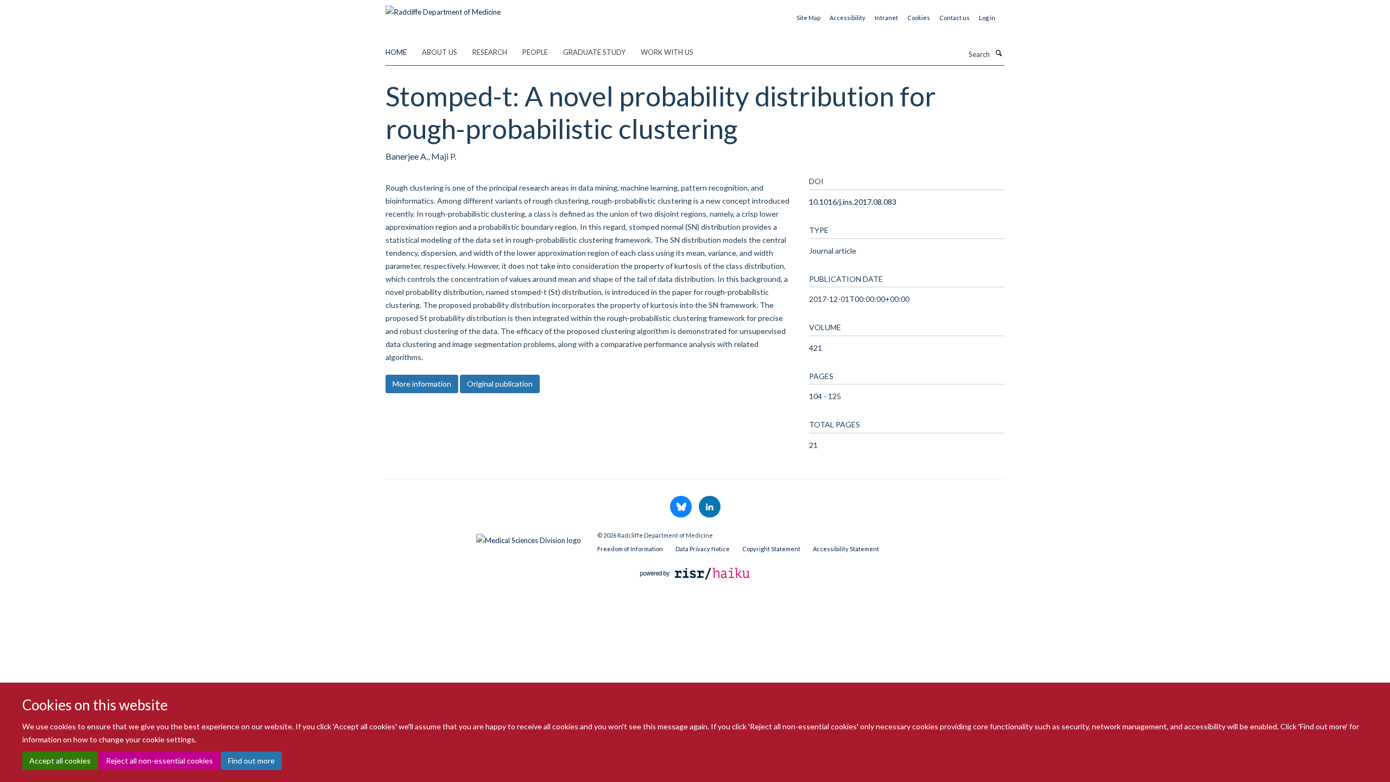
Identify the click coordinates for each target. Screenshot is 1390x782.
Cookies (918, 17)
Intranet (886, 17)
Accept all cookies (60, 760)
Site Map (808, 17)
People (535, 52)
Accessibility (847, 17)
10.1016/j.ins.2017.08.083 (852, 201)
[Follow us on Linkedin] (710, 507)
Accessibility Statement (846, 548)
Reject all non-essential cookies (159, 760)
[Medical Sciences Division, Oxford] (483, 537)
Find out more (251, 760)
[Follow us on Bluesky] (681, 507)
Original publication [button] (500, 383)
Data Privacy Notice (702, 548)
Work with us (667, 52)
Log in (987, 17)
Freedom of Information (630, 548)
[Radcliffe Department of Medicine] (443, 8)
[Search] (998, 53)
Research (489, 52)
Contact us (954, 17)
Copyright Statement (771, 548)
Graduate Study (594, 52)
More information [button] (422, 383)
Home (396, 52)
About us (439, 52)
